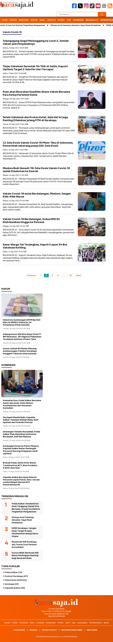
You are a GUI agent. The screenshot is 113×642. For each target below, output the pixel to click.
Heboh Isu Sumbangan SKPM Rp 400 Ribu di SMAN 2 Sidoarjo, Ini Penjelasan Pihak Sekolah (21, 322)
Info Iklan (92, 630)
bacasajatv (82, 622)
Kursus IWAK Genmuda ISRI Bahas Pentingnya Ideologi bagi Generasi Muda (25, 555)
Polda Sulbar (13, 572)
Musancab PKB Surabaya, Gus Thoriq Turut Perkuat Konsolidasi (24, 544)
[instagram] (87, 7)
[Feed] (110, 7)
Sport (106, 622)
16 (70, 275)
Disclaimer (19, 630)
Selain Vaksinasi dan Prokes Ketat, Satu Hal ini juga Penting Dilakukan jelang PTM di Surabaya (35, 119)
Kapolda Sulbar (15, 588)
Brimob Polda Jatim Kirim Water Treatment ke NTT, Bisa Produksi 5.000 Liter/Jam (20, 465)
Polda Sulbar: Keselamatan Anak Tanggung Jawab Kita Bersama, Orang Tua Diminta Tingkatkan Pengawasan (26, 508)
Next (78, 275)
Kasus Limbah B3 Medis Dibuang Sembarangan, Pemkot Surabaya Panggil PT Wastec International (20, 351)
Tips (69, 20)
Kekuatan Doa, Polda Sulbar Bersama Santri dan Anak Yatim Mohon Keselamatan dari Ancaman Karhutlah (22, 404)
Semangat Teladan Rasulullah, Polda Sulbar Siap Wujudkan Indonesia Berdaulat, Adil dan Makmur (21, 434)
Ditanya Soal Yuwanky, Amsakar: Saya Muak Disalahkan (66, 25)
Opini (67, 622)
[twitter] (81, 7)
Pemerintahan (95, 622)
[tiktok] (93, 7)
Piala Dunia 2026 (16, 580)
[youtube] (99, 7)
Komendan (78, 20)
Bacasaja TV (92, 20)
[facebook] (75, 7)
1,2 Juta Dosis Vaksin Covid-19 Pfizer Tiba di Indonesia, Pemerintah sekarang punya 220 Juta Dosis (38, 144)
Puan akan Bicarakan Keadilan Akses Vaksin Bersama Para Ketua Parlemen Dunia (36, 93)
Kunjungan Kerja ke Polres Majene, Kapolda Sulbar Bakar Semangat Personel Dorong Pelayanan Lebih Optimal (21, 450)
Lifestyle (51, 20)
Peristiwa (24, 20)
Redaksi (33, 630)
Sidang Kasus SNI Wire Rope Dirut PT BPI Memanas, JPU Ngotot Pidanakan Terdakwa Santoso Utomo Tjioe (22, 336)
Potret (61, 20)
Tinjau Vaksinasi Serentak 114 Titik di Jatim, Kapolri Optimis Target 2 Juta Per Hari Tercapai (35, 68)
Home (5, 20)
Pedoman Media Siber (71, 630)
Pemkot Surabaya (16, 576)
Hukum (13, 20)
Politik (34, 20)
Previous (31, 275)
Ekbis (42, 20)
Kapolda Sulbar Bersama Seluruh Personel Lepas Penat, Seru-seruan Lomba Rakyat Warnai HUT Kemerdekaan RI (21, 481)
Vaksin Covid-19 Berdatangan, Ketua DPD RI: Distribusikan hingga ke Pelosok (31, 221)
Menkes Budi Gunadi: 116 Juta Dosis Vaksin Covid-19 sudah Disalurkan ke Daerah (36, 170)
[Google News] (104, 7)
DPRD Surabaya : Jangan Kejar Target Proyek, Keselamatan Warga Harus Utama (25, 532)
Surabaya (12, 584)
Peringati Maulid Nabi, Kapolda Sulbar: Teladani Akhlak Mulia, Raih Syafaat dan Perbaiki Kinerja (20, 420)
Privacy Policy (49, 630)
